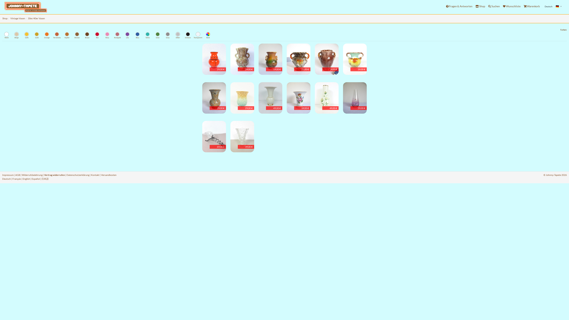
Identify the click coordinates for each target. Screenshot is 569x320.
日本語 (45, 178)
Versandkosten (108, 174)
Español (36, 178)
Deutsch (6, 178)
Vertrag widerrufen (54, 174)
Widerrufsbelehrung (32, 174)
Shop (482, 6)
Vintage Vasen (17, 18)
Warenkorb (533, 6)
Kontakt (95, 174)
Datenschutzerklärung (78, 174)
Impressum (8, 174)
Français (16, 178)
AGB (17, 174)
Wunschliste (513, 6)
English (26, 178)
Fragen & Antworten (460, 6)
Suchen (495, 6)
